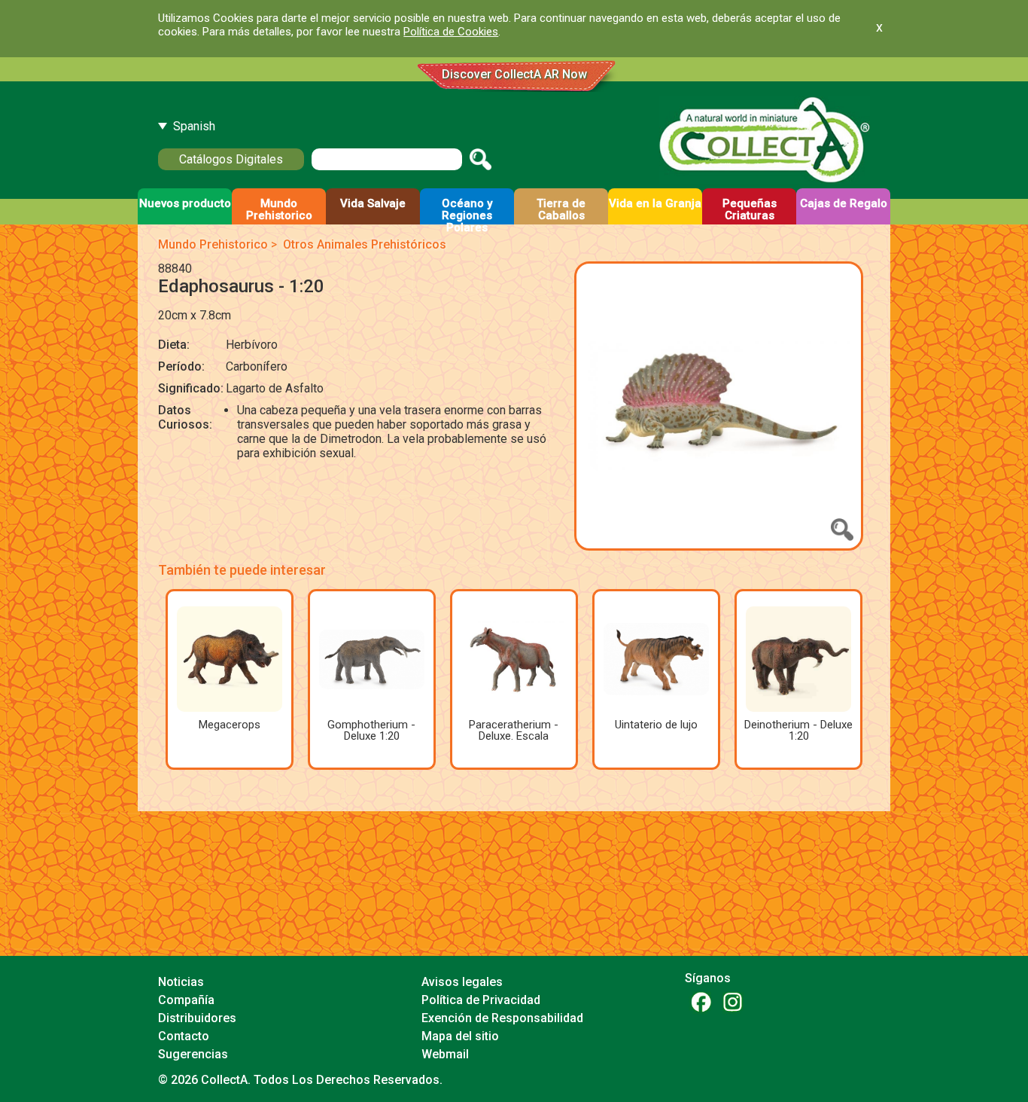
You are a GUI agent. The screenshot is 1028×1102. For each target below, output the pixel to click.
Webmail (445, 1054)
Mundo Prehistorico (213, 244)
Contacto (183, 1036)
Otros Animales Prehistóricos (364, 244)
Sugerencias (193, 1054)
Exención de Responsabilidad (502, 1018)
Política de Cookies (450, 31)
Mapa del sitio (460, 1036)
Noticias (181, 982)
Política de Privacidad (480, 1000)
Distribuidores (197, 1018)
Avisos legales (462, 982)
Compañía (186, 1000)
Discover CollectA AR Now (514, 74)
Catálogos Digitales (231, 159)
